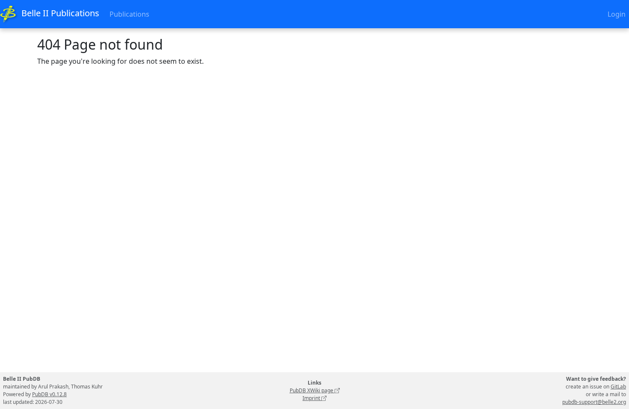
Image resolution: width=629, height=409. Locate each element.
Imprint (312, 398)
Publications (129, 14)
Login (617, 14)
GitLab (618, 386)
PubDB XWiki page (312, 390)
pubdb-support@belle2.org (594, 402)
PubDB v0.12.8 (49, 394)
